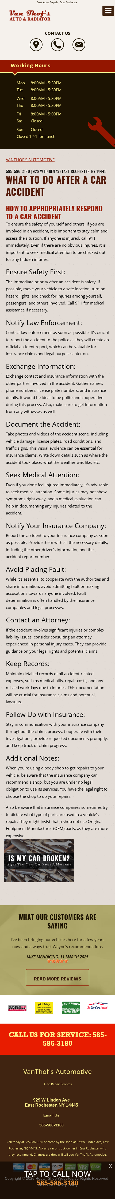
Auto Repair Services (58, 1084)
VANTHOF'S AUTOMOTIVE (30, 159)
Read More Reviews (57, 979)
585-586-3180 (18, 171)
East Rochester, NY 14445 (84, 171)
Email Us (51, 1115)
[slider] (57, 961)
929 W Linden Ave (47, 171)
